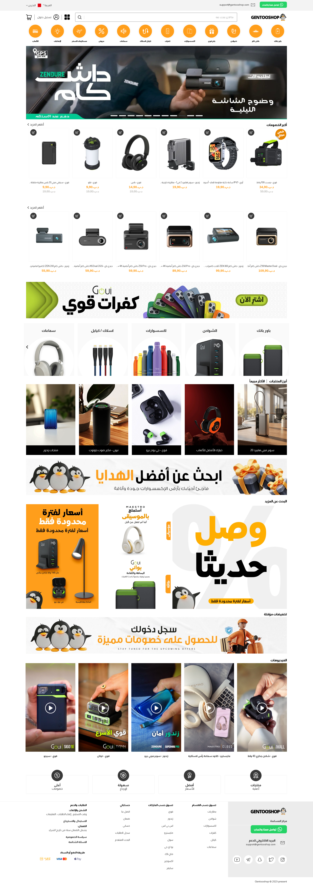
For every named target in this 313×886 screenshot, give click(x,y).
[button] (47, 5)
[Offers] (62, 556)
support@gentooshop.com (261, 844)
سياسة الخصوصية (76, 836)
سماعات (211, 846)
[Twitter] (271, 859)
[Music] (135, 530)
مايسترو (168, 832)
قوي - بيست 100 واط (266, 182)
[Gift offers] (156, 477)
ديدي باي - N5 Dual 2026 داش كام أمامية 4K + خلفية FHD (86, 266)
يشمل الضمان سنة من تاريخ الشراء (68, 830)
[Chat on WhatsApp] (273, 5)
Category (67, 17)
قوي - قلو (92, 182)
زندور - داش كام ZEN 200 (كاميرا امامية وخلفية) (46, 266)
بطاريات (212, 811)
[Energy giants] (156, 48)
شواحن (212, 818)
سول (170, 839)
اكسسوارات (210, 825)
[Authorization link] (156, 652)
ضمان (126, 818)
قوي (170, 811)
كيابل (213, 839)
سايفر (169, 868)
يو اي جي (168, 846)
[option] (156, 477)
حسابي (126, 825)
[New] (229, 556)
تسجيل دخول (44, 17)
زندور (170, 818)
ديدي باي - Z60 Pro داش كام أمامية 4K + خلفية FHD (175, 266)
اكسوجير (168, 861)
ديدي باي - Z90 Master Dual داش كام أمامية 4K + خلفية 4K (258, 266)
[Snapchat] (259, 859)
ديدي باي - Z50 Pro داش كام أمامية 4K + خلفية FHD (131, 266)
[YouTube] (237, 859)
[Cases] (156, 317)
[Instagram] (282, 859)
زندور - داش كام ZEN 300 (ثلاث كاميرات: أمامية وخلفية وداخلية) (213, 266)
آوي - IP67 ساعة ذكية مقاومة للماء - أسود (223, 182)
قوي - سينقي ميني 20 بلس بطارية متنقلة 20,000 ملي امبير (41, 182)
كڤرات (212, 832)
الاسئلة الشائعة (77, 842)
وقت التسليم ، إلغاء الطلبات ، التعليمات (66, 814)
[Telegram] (248, 859)
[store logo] (262, 17)
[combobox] (156, 17)
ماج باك (169, 854)
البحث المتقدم (122, 839)
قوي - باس (136, 182)
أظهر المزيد (37, 124)
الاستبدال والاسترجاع (75, 821)
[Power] (135, 583)
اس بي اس (167, 825)
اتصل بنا (125, 811)
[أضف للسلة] (251, 132)
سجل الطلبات (122, 832)
